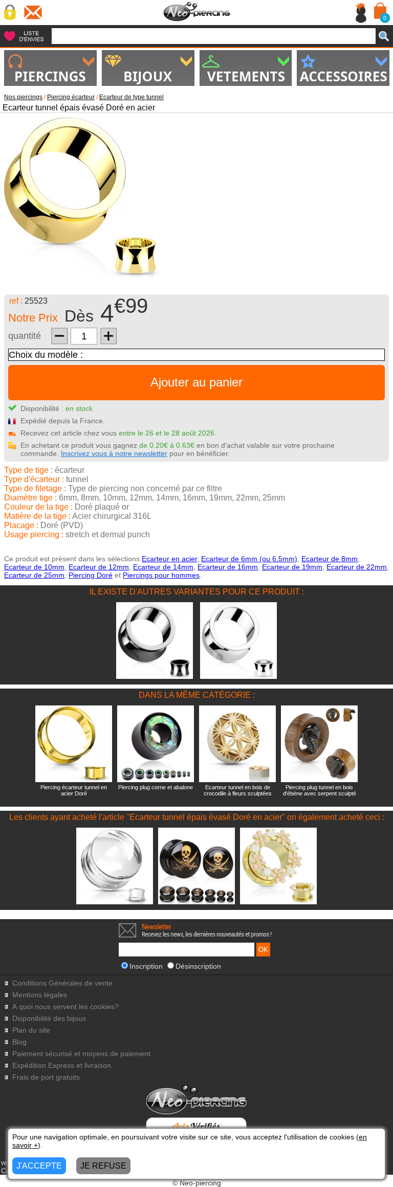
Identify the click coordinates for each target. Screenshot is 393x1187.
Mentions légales (39, 995)
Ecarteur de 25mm (34, 575)
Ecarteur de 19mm (292, 567)
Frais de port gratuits (46, 1077)
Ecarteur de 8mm (329, 559)
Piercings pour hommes (161, 575)
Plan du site (31, 1030)
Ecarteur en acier (169, 559)
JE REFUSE (103, 1165)
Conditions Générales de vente (62, 983)
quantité (24, 336)
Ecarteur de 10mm (34, 567)
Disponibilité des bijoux (49, 1018)
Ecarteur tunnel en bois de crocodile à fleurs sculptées (238, 790)
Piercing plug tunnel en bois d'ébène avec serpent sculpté (319, 790)
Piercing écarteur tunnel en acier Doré (73, 790)
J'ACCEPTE (39, 1165)
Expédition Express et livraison (61, 1065)
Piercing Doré (91, 575)
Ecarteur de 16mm (228, 567)
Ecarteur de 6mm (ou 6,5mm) (249, 559)
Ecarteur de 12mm (99, 567)
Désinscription (198, 966)
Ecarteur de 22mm (356, 567)
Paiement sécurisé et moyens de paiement (81, 1054)
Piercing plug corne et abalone (155, 787)
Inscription (146, 966)
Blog (19, 1042)
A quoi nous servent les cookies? (65, 1007)
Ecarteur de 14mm (163, 567)
